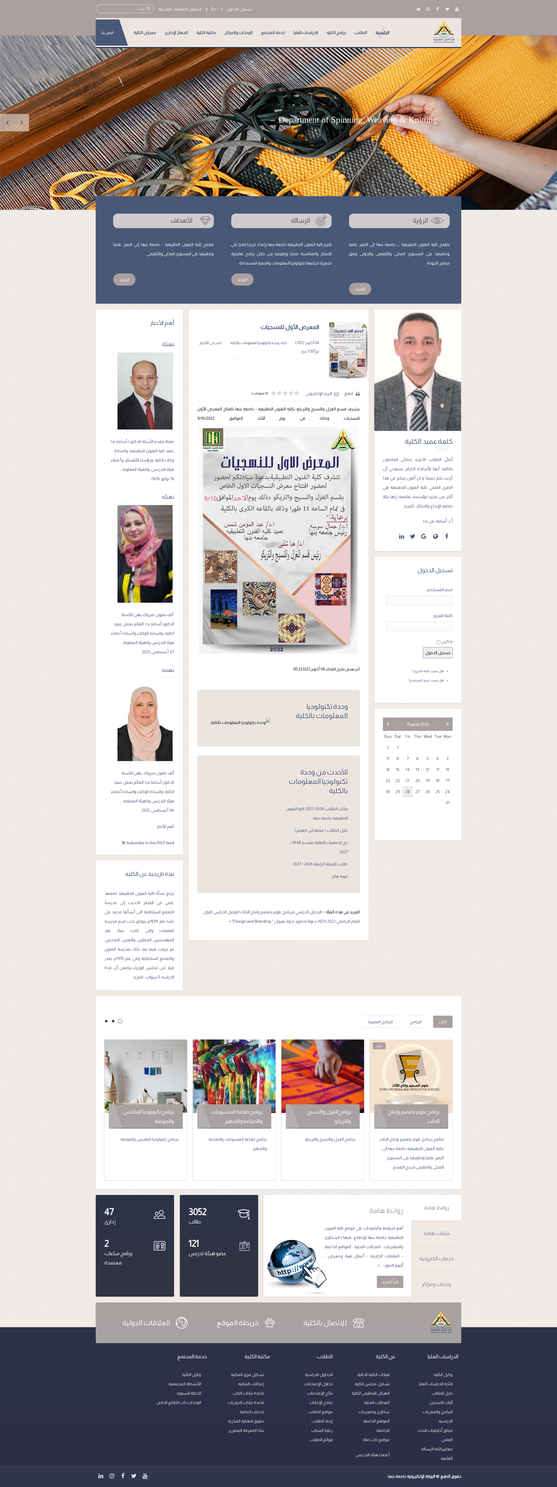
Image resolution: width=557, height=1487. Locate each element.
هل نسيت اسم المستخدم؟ (426, 680)
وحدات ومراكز (436, 1284)
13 (417, 769)
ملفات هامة (437, 1233)
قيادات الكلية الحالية (373, 1374)
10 (447, 769)
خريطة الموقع (237, 1323)
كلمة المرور (443, 615)
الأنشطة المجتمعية (185, 1384)
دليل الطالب (442, 1393)
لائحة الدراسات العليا (436, 1384)
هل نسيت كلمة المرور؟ (428, 671)
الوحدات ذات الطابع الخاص (178, 1402)
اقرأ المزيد (390, 1282)
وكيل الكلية (443, 1374)
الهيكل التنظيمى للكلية (371, 1393)
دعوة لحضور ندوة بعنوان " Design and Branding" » (273, 921)
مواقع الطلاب (320, 1411)
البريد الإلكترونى (319, 393)
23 (388, 780)
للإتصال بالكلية (325, 1323)
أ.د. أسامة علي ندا (438, 521)
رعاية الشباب (322, 1430)
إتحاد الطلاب (322, 1421)
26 (428, 791)
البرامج (416, 1021)
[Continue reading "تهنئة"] (145, 391)
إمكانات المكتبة (251, 1384)
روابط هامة (436, 1208)
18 (438, 780)
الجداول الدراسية (319, 1374)
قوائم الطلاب (321, 1439)
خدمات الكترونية (436, 1258)
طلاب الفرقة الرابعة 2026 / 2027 (320, 864)
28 (408, 791)
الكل (443, 1021)
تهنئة (168, 344)
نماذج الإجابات (321, 1402)
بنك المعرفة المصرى (246, 1430)
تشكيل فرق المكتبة (247, 1374)
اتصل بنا (107, 33)
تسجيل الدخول (239, 9)
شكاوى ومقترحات (374, 1411)
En (213, 9)
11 (437, 769)
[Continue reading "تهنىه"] (145, 720)
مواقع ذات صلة (376, 1439)
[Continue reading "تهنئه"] (145, 554)
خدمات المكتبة (252, 1411)
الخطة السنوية (189, 1393)
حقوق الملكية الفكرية (246, 1421)
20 (417, 780)
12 (427, 769)
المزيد (360, 289)
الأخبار (204, 343)
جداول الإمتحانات (318, 1384)
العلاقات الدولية (146, 1323)
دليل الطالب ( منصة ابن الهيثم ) (321, 830)
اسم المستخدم (440, 589)
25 (438, 791)
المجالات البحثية (377, 1402)
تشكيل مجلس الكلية (372, 1384)
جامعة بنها (397, 1476)
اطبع (348, 393)
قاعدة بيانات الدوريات (246, 1402)
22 (398, 780)
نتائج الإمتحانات (320, 1393)
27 (417, 791)
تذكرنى (447, 641)
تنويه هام (340, 876)
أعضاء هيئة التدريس (373, 1454)
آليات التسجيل (441, 1402)
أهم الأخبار (165, 826)
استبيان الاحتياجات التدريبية (179, 9)
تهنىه (168, 670)
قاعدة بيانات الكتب (248, 1393)
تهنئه (168, 497)
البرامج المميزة (380, 1021)
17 (447, 780)
